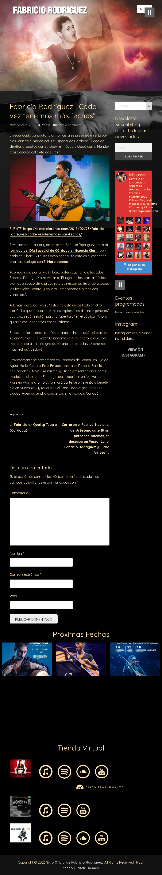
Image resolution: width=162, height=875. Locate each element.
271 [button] (132, 729)
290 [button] (119, 735)
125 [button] (157, 692)
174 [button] (150, 704)
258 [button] (49, 729)
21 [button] (132, 667)
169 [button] (119, 704)
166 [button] (100, 704)
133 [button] (49, 698)
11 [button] (68, 667)
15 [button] (94, 667)
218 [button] (113, 716)
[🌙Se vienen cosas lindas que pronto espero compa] (129, 237)
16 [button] (100, 667)
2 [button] (11, 667)
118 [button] (113, 692)
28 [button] (18, 673)
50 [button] (157, 673)
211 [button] (68, 716)
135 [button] (62, 698)
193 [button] (113, 710)
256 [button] (37, 729)
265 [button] (94, 729)
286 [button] (94, 735)
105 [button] (30, 692)
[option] (27, 659)
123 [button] (144, 692)
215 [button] (94, 716)
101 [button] (5, 692)
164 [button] (87, 704)
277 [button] (37, 735)
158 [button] (49, 704)
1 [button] (5, 667)
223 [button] (144, 716)
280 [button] (56, 735)
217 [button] (106, 716)
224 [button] (150, 716)
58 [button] (49, 680)
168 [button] (113, 704)
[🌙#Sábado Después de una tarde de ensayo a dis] (138, 229)
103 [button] (18, 692)
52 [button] (11, 680)
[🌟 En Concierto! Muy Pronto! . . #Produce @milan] (146, 237)
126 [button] (5, 698)
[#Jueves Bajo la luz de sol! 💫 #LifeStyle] (129, 255)
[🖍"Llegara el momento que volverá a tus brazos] (138, 246)
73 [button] (144, 680)
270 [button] (125, 729)
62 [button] (75, 680)
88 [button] (81, 686)
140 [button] (94, 698)
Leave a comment (68, 125)
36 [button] (68, 673)
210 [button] (62, 716)
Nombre (17, 553)
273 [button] (144, 729)
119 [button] (119, 692)
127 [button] (11, 698)
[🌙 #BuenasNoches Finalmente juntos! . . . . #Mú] (129, 220)
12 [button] (75, 667)
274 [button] (150, 729)
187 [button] (75, 710)
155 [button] (30, 704)
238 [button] (81, 723)
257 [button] (43, 729)
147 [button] (138, 698)
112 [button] (75, 692)
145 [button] (125, 698)
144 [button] (119, 698)
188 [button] (81, 710)
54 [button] (24, 680)
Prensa (46, 125)
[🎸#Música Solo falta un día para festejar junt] (120, 229)
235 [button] (62, 723)
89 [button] (87, 686)
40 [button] (94, 673)
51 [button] (5, 680)
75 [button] (157, 680)
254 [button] (24, 729)
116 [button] (100, 692)
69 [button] (119, 680)
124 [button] (150, 692)
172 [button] (138, 704)
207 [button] (43, 716)
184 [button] (56, 710)
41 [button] (100, 673)
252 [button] (11, 729)
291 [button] (125, 735)
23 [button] (144, 667)
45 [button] (125, 673)
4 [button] (24, 667)
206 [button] (37, 716)
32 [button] (43, 673)
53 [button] (18, 680)
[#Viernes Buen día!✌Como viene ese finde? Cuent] (146, 229)
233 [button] (49, 723)
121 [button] (132, 692)
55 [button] (30, 680)
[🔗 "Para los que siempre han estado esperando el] (129, 246)
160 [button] (62, 704)
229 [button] (24, 723)
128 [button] (18, 698)
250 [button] (157, 723)
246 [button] (132, 723)
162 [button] (75, 704)
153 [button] (18, 704)
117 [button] (106, 692)
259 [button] (56, 729)
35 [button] (62, 673)
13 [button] (81, 667)
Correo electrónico (25, 574)
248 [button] (144, 723)
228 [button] (18, 723)
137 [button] (75, 698)
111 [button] (68, 692)
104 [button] (24, 692)
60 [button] (62, 680)
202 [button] (11, 716)
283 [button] (75, 735)
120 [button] (125, 692)
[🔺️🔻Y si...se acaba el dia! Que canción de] (138, 237)
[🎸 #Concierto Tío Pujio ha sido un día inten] (138, 220)
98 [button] (144, 686)
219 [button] (119, 716)
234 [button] (56, 723)
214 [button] (87, 716)
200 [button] (157, 710)
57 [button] (43, 680)
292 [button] (132, 735)
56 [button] (37, 680)
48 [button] (144, 673)
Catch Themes (87, 868)
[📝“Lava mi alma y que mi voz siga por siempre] (120, 246)
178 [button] (18, 710)
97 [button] (138, 686)
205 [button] (30, 716)
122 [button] (138, 692)
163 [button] (81, 704)
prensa (18, 414)
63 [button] (81, 680)
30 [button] (30, 673)
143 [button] (113, 698)
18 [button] (113, 667)
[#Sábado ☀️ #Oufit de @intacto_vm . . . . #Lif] (120, 237)
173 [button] (144, 704)
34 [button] (56, 673)
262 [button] (75, 729)
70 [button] (125, 680)
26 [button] (5, 673)
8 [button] (49, 667)
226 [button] (5, 723)
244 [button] (119, 723)
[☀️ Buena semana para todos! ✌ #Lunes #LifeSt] (120, 220)
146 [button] (132, 698)
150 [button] (157, 698)
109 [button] (56, 692)
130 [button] (30, 698)
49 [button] (150, 673)
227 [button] (11, 723)
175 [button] (157, 704)
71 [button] (132, 680)
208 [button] (49, 716)
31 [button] (37, 673)
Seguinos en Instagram (136, 267)
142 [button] (106, 698)
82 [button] (43, 686)
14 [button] (87, 667)
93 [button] (113, 686)
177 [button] (11, 710)
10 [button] (62, 667)
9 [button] (56, 667)
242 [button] (106, 723)
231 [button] (37, 723)
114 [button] (87, 692)
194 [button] (119, 710)
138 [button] (81, 698)
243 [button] (113, 723)
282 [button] (68, 735)
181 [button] (37, 710)
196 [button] (132, 710)
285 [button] (87, 735)
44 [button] (119, 673)
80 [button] (30, 686)
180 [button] (30, 710)
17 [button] (106, 667)
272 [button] (138, 729)
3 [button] (18, 667)
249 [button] (150, 723)
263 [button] (81, 729)
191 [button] (100, 710)
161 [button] (68, 704)
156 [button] (37, 704)
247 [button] (138, 723)
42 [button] (106, 673)
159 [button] (56, 704)
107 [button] (43, 692)
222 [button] (138, 716)
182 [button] (43, 710)
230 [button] (30, 723)
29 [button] (24, 673)
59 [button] (56, 680)
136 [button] (68, 698)
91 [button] (100, 686)
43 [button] (113, 673)
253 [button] (18, 729)
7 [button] (43, 667)
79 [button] (24, 686)
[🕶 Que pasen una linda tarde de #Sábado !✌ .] (138, 255)
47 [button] (138, 673)
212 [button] (75, 716)
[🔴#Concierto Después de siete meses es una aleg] (129, 229)
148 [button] (144, 698)
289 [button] (113, 735)
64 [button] (87, 680)
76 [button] (5, 686)
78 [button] (18, 686)
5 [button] (30, 667)
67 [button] (106, 680)
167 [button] (106, 704)
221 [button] (132, 716)
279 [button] (49, 735)
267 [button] (106, 729)
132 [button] (43, 698)
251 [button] (5, 729)
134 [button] (56, 698)
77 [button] (11, 686)
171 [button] (132, 704)
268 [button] (113, 729)
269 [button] (119, 729)
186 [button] (68, 710)
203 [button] (18, 716)
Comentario (19, 493)
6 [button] (37, 667)
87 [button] (75, 686)
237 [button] (75, 723)
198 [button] (144, 710)
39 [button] (87, 673)
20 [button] (125, 667)
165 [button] (94, 704)
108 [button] (49, 692)
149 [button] (150, 698)
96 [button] (132, 686)
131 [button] (37, 698)
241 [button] (100, 723)
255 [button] (30, 729)
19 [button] (119, 667)
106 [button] (37, 692)
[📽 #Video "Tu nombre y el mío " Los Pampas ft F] (120, 255)
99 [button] (150, 686)
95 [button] (125, 686)
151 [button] (5, 704)
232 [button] (43, 723)
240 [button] (94, 723)
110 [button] (62, 692)
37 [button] (75, 673)
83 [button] (49, 686)
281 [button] (62, 735)
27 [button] (11, 673)
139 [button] (87, 698)
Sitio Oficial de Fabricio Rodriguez (74, 862)
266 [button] (100, 729)
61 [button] (68, 680)
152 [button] (11, 704)
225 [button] (157, 716)
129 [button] (24, 698)
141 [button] (100, 698)
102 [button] (11, 692)
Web (13, 596)
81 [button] (37, 686)
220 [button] (125, 716)
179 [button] (24, 710)
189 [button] (87, 710)
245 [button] (125, 723)
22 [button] (138, 667)
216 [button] (100, 716)
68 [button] (113, 680)
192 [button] (106, 710)
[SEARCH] (149, 106)
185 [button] (62, 710)
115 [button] (94, 692)
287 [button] (100, 735)
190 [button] (94, 710)
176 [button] (5, 710)
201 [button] (5, 716)
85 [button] (62, 686)
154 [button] (24, 704)
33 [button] (49, 673)
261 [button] (68, 729)
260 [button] (62, 729)
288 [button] (106, 735)
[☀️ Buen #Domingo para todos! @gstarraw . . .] (146, 246)
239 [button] (87, 723)
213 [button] (81, 716)
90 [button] (94, 686)
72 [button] (138, 680)
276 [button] (30, 735)
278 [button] (43, 735)
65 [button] (94, 680)
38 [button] (81, 673)
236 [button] (68, 723)
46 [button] (132, 673)
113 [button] (81, 692)
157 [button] (43, 704)
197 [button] (138, 710)
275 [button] (157, 729)
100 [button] (157, 686)
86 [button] (68, 686)
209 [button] (56, 716)
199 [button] (150, 710)
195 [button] (125, 710)
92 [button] (106, 686)
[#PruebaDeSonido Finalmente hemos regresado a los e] (146, 220)
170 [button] (125, 704)
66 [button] (100, 680)
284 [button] (81, 735)
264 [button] (87, 729)
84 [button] (56, 686)
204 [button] (24, 716)
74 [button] (150, 680)
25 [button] (157, 667)
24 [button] (150, 667)
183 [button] (49, 710)
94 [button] (119, 686)
